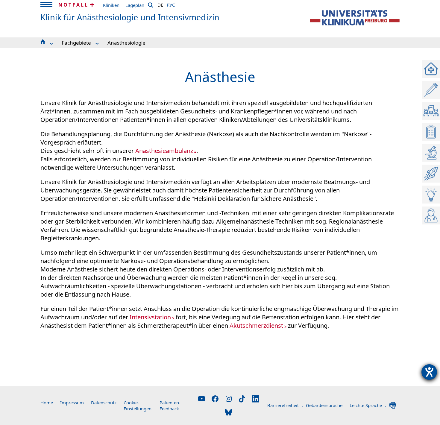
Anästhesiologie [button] (126, 42)
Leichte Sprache (368, 405)
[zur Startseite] (355, 18)
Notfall (73, 4)
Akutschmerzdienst (256, 325)
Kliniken (111, 5)
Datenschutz (106, 403)
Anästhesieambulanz (164, 151)
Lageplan (134, 5)
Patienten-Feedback (170, 406)
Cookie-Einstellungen (137, 406)
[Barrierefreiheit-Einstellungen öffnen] (429, 372)
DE (160, 4)
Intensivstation (150, 317)
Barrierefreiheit (285, 405)
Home (48, 403)
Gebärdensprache (326, 405)
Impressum (74, 403)
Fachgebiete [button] (76, 42)
